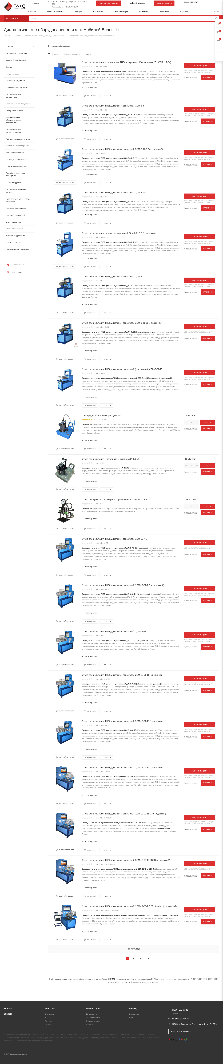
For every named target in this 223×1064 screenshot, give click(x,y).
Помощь (133, 1009)
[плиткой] (210, 46)
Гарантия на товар (93, 1021)
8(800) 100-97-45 (191, 2)
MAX (216, 3)
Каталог (8, 1009)
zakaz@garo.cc (137, 3)
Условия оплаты (92, 1014)
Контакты (48, 1018)
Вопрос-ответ (134, 1014)
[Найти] (216, 18)
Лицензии (48, 1021)
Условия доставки (93, 1018)
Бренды (8, 1014)
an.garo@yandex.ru (180, 1018)
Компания (50, 1009)
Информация (93, 1009)
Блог (131, 1018)
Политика (90, 1025)
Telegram (211, 3)
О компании (49, 1014)
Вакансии (48, 1025)
